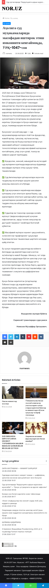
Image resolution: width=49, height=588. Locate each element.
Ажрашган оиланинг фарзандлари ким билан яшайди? (35, 438)
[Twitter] (10, 336)
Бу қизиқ (14, 18)
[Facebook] (4, 336)
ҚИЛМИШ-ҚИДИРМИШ (11, 522)
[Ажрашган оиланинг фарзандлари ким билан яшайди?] (36, 428)
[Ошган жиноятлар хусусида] (12, 392)
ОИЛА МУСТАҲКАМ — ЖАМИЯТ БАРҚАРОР (19, 468)
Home (6, 18)
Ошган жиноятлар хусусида (9, 402)
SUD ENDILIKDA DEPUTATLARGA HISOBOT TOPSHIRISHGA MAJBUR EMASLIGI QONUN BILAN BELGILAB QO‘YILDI (12, 442)
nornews (9, 53)
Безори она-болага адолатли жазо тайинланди (21, 494)
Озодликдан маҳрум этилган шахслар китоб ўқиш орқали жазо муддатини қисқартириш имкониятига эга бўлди (24, 512)
